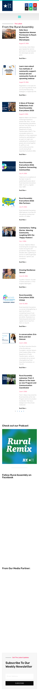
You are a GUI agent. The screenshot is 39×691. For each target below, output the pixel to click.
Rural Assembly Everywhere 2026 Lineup (26, 297)
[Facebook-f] (26, 5)
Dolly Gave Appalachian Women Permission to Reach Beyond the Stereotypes (27, 35)
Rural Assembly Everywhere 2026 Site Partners (26, 200)
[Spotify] (31, 9)
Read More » (22, 58)
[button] (19, 16)
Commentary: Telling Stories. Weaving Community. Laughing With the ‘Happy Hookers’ (27, 233)
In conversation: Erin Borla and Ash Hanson (27, 336)
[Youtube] (35, 5)
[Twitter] (31, 5)
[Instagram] (26, 9)
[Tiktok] (35, 9)
